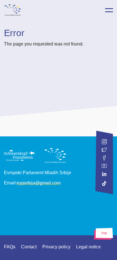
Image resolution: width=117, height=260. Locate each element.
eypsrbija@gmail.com (38, 182)
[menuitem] (77, 10)
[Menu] (109, 10)
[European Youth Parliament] (58, 9)
